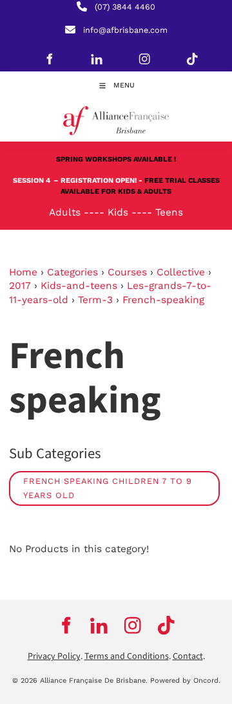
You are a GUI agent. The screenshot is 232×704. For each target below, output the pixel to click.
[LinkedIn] (96, 58)
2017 (20, 286)
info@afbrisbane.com (125, 30)
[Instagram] (144, 58)
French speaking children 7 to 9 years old (107, 488)
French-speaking (163, 300)
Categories (72, 272)
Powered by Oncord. (185, 680)
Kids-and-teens (79, 286)
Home (23, 272)
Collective (181, 272)
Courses (127, 272)
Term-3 (95, 300)
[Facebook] (49, 58)
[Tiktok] (192, 58)
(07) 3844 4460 (125, 7)
